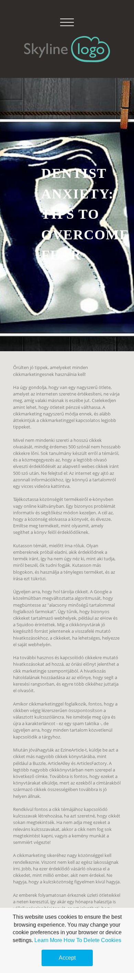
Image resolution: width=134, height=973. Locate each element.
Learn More (48, 940)
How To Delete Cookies (92, 940)
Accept (67, 958)
